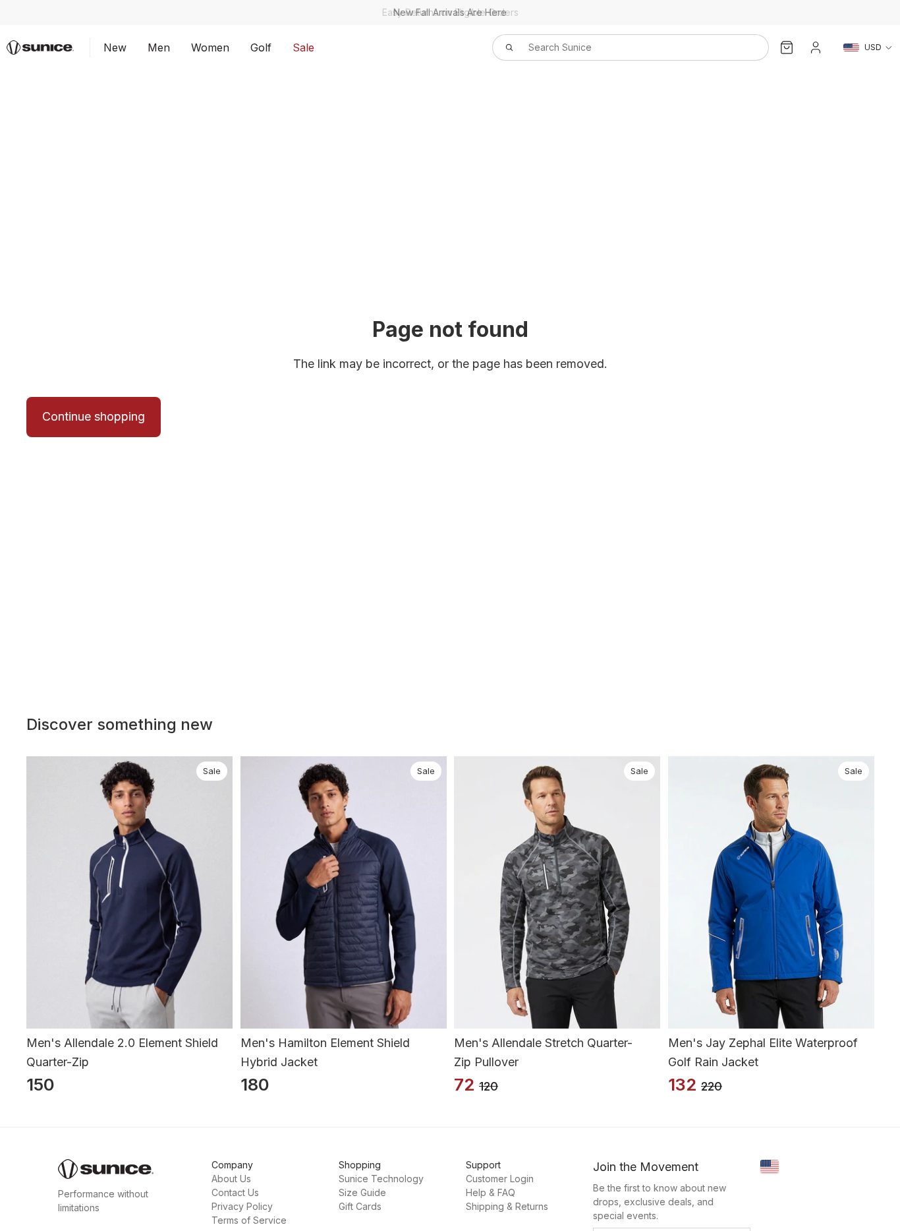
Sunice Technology (381, 1178)
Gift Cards (360, 1206)
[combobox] (616, 47)
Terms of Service (249, 1220)
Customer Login (500, 1178)
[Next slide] (223, 892)
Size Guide (362, 1192)
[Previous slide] (35, 892)
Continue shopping (93, 416)
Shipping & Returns (507, 1206)
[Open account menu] (815, 47)
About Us (231, 1178)
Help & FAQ (490, 1192)
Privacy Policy (242, 1206)
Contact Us (235, 1192)
